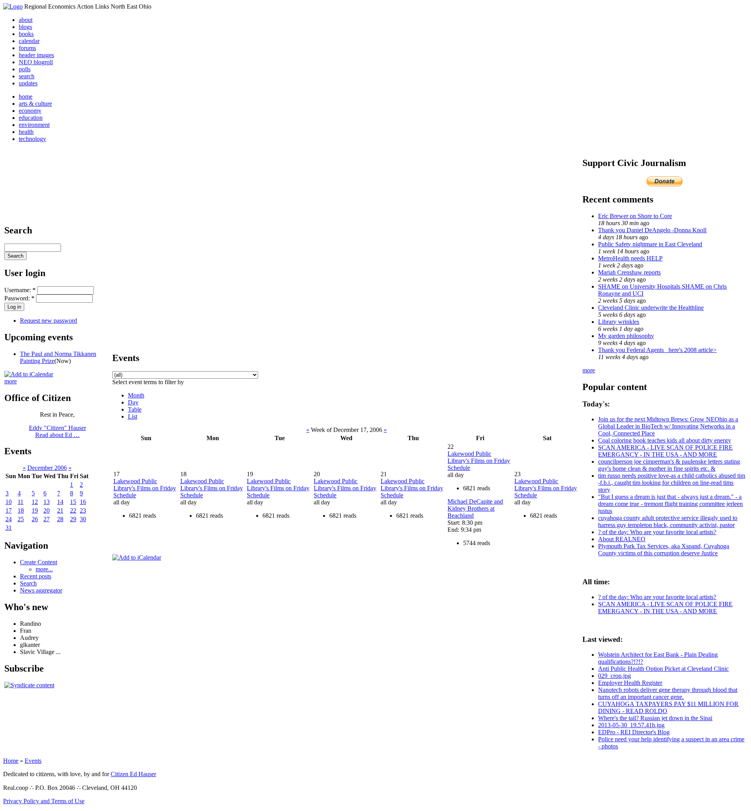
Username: (20, 290)
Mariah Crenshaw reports (629, 272)
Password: (19, 298)
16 (83, 502)
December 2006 (47, 467)
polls (25, 69)
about (25, 19)
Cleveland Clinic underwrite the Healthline (651, 307)
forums (27, 48)
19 (35, 510)
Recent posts (35, 576)
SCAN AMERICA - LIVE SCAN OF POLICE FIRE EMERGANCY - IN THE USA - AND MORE (665, 451)
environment (34, 124)
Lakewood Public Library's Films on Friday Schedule (144, 488)
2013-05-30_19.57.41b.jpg (631, 725)
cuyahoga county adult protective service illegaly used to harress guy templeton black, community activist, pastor (667, 521)
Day (133, 402)
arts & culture (35, 103)
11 (20, 502)
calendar (29, 41)
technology (32, 138)
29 (73, 519)
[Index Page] (13, 6)
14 (60, 502)
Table (135, 409)
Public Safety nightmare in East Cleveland (650, 244)
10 (8, 502)
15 (73, 502)
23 (83, 510)
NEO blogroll (36, 62)
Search (28, 583)
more (10, 381)
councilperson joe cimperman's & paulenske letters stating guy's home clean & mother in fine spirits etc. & (669, 465)
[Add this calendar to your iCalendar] (28, 374)
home (25, 96)
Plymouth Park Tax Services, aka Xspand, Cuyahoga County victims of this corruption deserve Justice (663, 549)
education (31, 117)
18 (21, 510)
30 (83, 519)
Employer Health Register (630, 682)
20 (46, 510)
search (26, 76)
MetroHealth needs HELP (630, 258)
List (132, 416)
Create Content (38, 562)
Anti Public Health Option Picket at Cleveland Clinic (663, 668)
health (26, 131)
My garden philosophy (626, 335)
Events (33, 760)
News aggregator (41, 590)
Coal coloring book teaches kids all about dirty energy (664, 440)
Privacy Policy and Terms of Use (43, 801)
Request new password (48, 320)
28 (60, 519)
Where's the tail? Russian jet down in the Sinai (655, 718)
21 (60, 510)
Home (10, 760)
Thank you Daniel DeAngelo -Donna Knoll (652, 230)
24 (8, 519)
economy (30, 110)
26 (35, 519)
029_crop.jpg (614, 675)
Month (136, 395)
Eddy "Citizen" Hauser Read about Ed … (57, 431)
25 (21, 519)
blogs (25, 26)
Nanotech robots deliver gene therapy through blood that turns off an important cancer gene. (667, 693)
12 (35, 502)
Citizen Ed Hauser (133, 774)
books (26, 34)
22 (73, 510)
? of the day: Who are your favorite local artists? (657, 532)
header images (36, 55)
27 (46, 519)
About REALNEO (621, 539)
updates (28, 83)
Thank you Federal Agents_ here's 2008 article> (657, 350)
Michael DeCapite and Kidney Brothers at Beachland (475, 508)
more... (44, 569)
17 (8, 510)
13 (46, 502)
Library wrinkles (618, 321)
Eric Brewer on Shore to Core (635, 216)
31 (8, 527)
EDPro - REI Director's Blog (634, 732)
